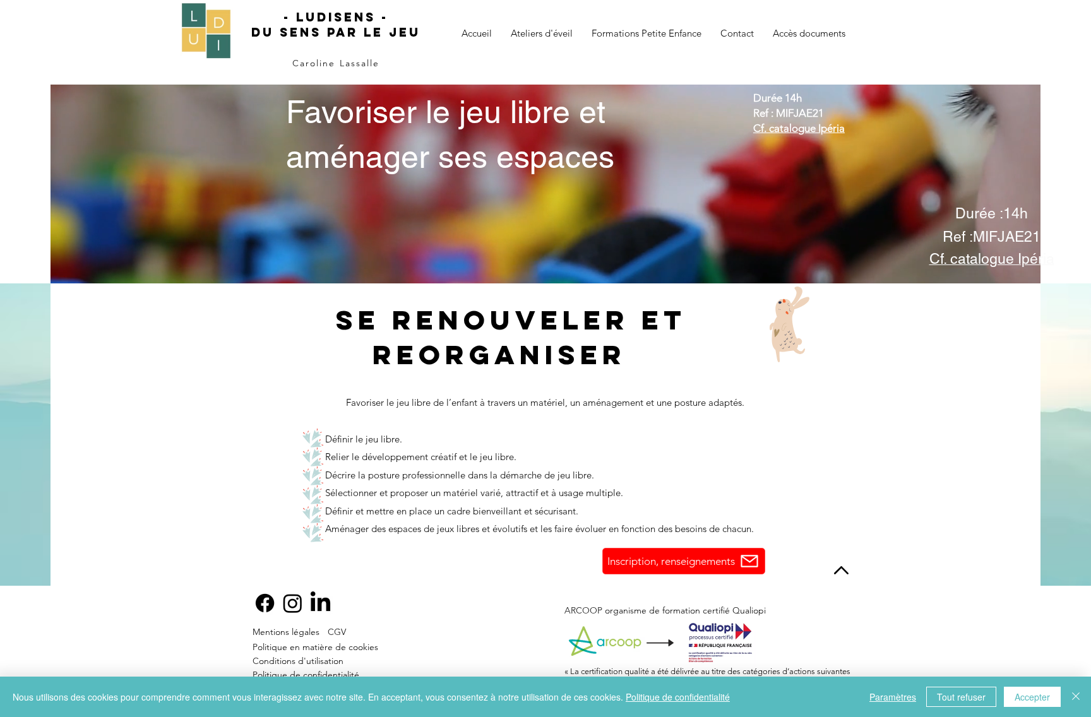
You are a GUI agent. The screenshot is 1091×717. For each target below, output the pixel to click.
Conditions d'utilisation (298, 661)
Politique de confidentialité (306, 674)
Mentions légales (286, 631)
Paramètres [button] (892, 696)
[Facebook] (265, 603)
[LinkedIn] (320, 603)
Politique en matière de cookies (315, 647)
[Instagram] (292, 603)
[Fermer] (1075, 697)
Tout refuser (961, 696)
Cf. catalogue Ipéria (799, 128)
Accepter (1032, 696)
